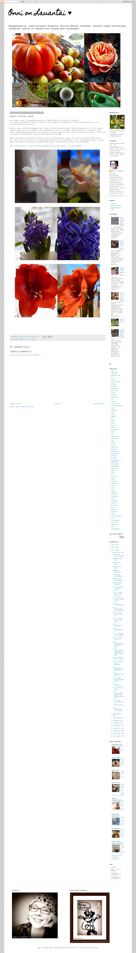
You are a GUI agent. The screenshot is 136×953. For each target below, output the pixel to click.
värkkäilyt (114, 525)
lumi (112, 440)
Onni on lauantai (117, 171)
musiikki (114, 449)
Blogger (95, 948)
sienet (113, 485)
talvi (26, 339)
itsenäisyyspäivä (117, 406)
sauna (113, 479)
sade (112, 472)
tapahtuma (114, 501)
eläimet (113, 384)
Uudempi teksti (15, 403)
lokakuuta (116, 718)
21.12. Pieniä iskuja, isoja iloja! (118, 599)
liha (112, 434)
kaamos (113, 417)
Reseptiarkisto (116, 205)
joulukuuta (117, 552)
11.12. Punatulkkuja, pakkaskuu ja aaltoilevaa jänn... (118, 652)
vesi (112, 518)
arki (112, 377)
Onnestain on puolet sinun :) (122, 244)
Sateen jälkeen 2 (122, 321)
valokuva (114, 509)
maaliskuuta (117, 736)
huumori (113, 395)
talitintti (114, 496)
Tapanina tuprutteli (117, 571)
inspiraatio (115, 404)
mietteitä (114, 447)
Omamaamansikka (117, 745)
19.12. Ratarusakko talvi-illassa (118, 609)
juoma (113, 414)
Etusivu (57, 403)
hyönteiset (114, 397)
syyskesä (114, 492)
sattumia (114, 477)
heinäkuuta (117, 725)
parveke (113, 458)
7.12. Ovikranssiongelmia (118, 674)
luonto (113, 443)
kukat (21, 339)
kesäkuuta (116, 728)
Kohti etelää (122, 218)
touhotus (33, 339)
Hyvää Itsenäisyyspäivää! (122, 762)
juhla (113, 412)
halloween (114, 390)
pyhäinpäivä (115, 466)
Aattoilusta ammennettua (117, 579)
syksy (113, 490)
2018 (113, 545)
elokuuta (116, 723)
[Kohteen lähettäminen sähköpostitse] (43, 337)
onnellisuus (115, 454)
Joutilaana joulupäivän (117, 575)
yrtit (113, 527)
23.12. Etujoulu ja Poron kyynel (122, 296)
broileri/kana (116, 382)
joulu (113, 408)
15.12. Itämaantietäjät (118, 629)
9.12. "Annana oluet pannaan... (117, 663)
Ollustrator (75, 948)
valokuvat (114, 511)
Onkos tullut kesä (117, 567)
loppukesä (114, 438)
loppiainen (114, 436)
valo (112, 507)
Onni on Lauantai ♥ (40, 13)
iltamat (113, 401)
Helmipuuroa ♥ (116, 829)
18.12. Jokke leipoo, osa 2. (117, 614)
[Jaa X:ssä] (47, 337)
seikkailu (114, 483)
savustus (114, 481)
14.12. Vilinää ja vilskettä (118, 634)
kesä (112, 423)
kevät (113, 427)
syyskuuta (116, 720)
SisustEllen (116, 783)
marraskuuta (117, 714)
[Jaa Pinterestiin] (51, 337)
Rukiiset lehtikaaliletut (122, 833)
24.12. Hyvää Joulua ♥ (117, 583)
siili (113, 488)
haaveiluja (114, 388)
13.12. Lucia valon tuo (117, 638)
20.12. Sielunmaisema (118, 604)
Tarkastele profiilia (116, 196)
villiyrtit (114, 522)
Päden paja (115, 770)
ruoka (113, 470)
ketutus (113, 425)
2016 (113, 550)
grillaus (114, 386)
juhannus (114, 410)
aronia (113, 380)
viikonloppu (115, 520)
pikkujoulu (114, 464)
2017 (113, 547)
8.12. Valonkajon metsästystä (117, 668)
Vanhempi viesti (98, 403)
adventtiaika (115, 375)
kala (112, 419)
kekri (113, 421)
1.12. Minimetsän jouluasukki (117, 709)
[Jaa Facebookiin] (49, 337)
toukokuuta (117, 731)
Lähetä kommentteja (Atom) (24, 407)
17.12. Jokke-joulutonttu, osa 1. (118, 620)
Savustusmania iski (122, 269)
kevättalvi (114, 430)
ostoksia (114, 456)
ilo (112, 399)
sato (112, 475)
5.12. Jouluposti (117, 684)
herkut (113, 393)
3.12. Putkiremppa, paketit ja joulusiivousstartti (118, 695)
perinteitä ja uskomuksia (116, 461)
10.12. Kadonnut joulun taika (118, 658)
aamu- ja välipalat (114, 372)
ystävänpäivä (115, 529)
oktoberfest (115, 451)
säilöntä (114, 494)
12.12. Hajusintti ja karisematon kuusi (118, 644)
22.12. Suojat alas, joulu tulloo (117, 594)
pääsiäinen (114, 468)
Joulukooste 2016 (117, 563)
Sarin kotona (116, 757)
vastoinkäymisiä (116, 516)
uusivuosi (114, 505)
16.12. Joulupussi (117, 624)
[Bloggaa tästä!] (45, 337)
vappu (113, 514)
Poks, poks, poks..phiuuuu (118, 555)
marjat (113, 445)
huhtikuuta (117, 733)
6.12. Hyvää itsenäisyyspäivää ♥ (118, 679)
